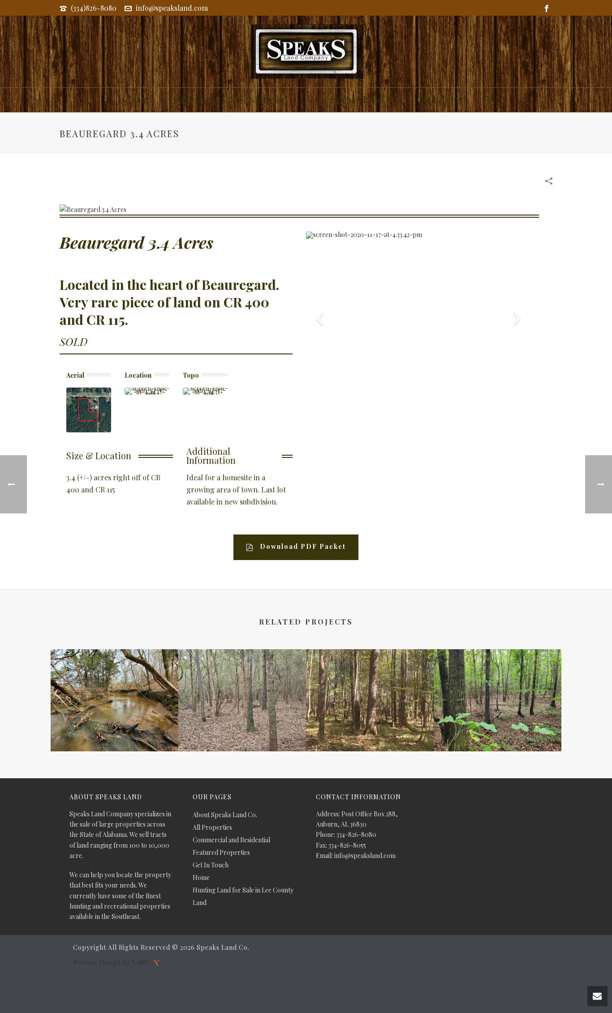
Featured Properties (221, 853)
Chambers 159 (498, 727)
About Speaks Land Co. (352, 99)
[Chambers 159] (497, 684)
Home (201, 878)
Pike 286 (370, 727)
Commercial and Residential (228, 99)
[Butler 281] (114, 684)
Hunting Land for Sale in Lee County (243, 890)
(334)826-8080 (93, 8)
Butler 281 (114, 727)
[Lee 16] (242, 684)
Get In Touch (443, 99)
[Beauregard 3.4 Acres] (93, 208)
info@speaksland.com (172, 8)
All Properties (212, 827)
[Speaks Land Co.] (306, 51)
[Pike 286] (370, 684)
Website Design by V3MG (112, 962)
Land (141, 99)
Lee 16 (242, 727)
